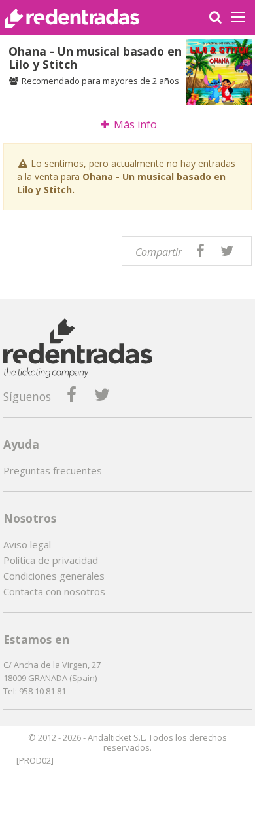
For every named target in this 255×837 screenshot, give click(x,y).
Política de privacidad (50, 560)
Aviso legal (27, 544)
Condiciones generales (54, 575)
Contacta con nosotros (54, 591)
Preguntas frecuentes (52, 470)
